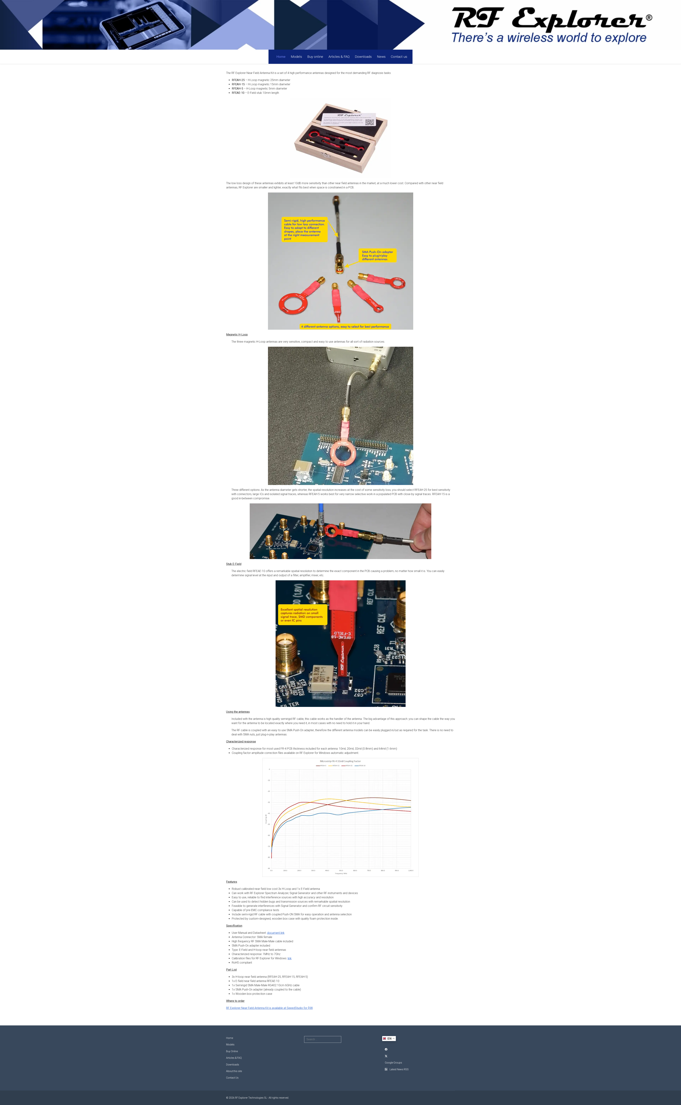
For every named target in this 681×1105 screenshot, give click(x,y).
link (290, 958)
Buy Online (232, 1051)
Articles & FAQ (339, 57)
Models (296, 57)
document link (275, 932)
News (381, 57)
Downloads (363, 57)
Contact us (399, 57)
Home (281, 57)
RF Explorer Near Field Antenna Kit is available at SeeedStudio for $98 (269, 1008)
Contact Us (232, 1077)
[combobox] (322, 1039)
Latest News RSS (399, 1069)
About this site (234, 1071)
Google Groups (393, 1062)
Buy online (315, 57)
